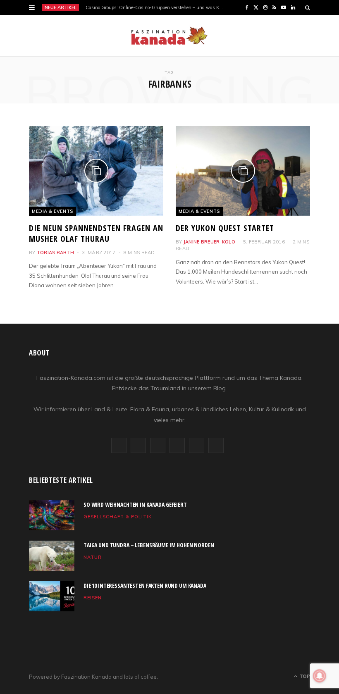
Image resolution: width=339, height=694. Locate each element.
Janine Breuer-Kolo (209, 242)
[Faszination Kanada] (169, 35)
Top (304, 676)
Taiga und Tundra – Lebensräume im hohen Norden (149, 545)
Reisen (93, 598)
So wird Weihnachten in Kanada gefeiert (135, 504)
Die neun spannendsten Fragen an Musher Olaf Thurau (96, 233)
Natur (93, 557)
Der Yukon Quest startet (225, 228)
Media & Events (52, 211)
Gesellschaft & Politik (118, 517)
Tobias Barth (55, 252)
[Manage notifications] (319, 675)
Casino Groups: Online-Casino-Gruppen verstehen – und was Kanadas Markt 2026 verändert (157, 7)
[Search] (307, 7)
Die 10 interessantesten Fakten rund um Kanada (145, 585)
